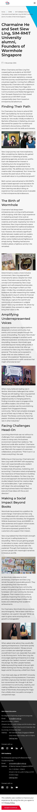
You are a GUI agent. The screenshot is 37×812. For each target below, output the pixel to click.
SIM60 (10, 12)
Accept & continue (10, 808)
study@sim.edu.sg (15, 718)
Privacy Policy (9, 803)
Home (3, 12)
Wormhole (6, 327)
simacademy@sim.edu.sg (17, 763)
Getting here (13, 738)
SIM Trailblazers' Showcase (22, 12)
